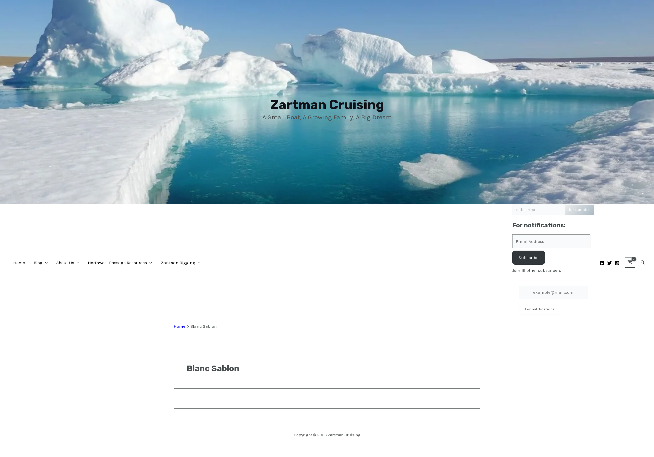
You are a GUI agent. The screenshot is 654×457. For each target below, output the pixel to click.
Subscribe (529, 257)
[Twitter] (609, 263)
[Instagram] (617, 263)
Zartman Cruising (327, 104)
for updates (579, 209)
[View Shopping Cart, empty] (630, 262)
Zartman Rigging (178, 262)
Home (19, 262)
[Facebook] (602, 263)
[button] (45, 262)
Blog (38, 262)
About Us (65, 262)
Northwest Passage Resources (117, 262)
